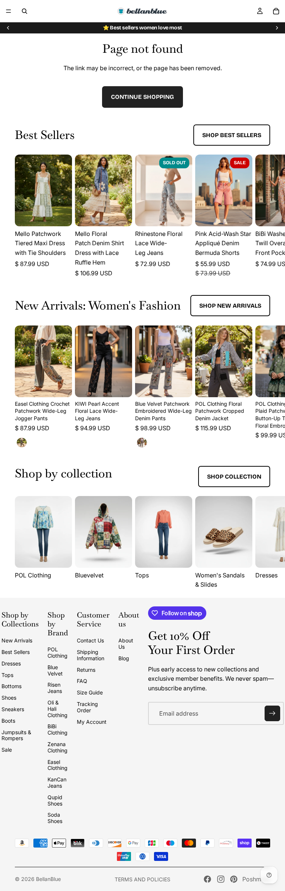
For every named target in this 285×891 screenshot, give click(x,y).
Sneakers (12, 709)
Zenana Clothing (58, 747)
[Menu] (8, 11)
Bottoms (11, 686)
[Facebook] (207, 879)
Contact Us (90, 640)
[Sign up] (272, 713)
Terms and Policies (142, 879)
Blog (123, 658)
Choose (66, 214)
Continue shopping (142, 96)
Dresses (11, 663)
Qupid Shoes (55, 800)
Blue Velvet (55, 670)
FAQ (82, 681)
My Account (92, 722)
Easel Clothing (58, 765)
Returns (86, 670)
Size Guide (90, 692)
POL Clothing (58, 652)
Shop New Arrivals (230, 305)
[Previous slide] (8, 28)
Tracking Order (87, 707)
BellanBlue (48, 879)
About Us (125, 643)
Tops (7, 675)
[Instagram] (220, 879)
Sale (6, 749)
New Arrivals (16, 640)
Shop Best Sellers (231, 135)
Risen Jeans (55, 687)
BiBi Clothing (58, 729)
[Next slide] (277, 28)
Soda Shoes (55, 817)
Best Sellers (15, 652)
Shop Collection (234, 476)
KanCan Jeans (57, 782)
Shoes (8, 697)
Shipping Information (90, 655)
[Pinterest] (233, 879)
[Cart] (276, 11)
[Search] (24, 11)
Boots (8, 720)
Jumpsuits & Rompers (16, 735)
